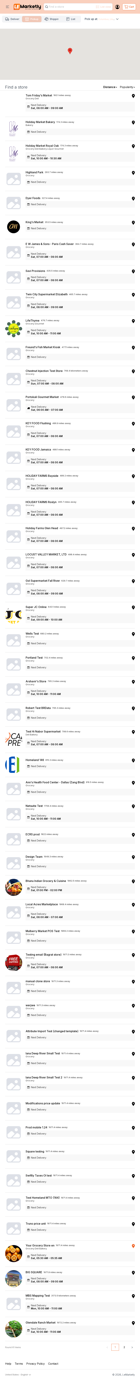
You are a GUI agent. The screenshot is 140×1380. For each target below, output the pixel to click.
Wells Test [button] (32, 633)
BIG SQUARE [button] (34, 1272)
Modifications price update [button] (43, 1103)
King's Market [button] (34, 222)
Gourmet (59, 148)
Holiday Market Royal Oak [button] (42, 145)
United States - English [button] (16, 1374)
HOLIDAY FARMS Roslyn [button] (41, 502)
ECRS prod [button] (33, 834)
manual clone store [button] (38, 981)
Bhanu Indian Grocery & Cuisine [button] (46, 881)
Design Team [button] (34, 856)
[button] (70, 51)
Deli (37, 98)
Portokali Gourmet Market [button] (42, 397)
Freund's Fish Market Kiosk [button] (43, 347)
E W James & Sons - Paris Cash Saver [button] (50, 244)
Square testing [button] (35, 1151)
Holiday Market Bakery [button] (40, 122)
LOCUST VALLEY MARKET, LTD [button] (46, 554)
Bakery (29, 125)
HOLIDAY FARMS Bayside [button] (42, 475)
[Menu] (7, 6)
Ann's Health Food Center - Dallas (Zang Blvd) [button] (55, 782)
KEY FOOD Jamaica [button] (38, 449)
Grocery (30, 98)
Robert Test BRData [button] (38, 708)
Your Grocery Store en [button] (40, 1245)
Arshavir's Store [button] (36, 681)
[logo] (27, 7)
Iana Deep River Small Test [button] (43, 1053)
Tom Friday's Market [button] (39, 95)
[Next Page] (132, 1347)
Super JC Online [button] (36, 607)
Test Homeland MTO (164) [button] (43, 1197)
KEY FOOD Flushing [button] (38, 423)
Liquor (50, 148)
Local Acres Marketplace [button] (42, 904)
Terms (19, 1363)
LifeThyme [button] (32, 320)
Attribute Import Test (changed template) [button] (52, 1031)
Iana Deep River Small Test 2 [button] (44, 1077)
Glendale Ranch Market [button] (40, 1322)
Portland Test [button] (34, 657)
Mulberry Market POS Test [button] (43, 931)
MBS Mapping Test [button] (38, 1295)
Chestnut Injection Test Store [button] (44, 370)
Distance (109, 87)
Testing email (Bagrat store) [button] (43, 954)
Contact (53, 1363)
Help (8, 1363)
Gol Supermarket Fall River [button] (43, 580)
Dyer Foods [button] (33, 198)
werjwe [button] (30, 1005)
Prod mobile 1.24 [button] (36, 1127)
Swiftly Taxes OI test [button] (39, 1175)
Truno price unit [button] (36, 1223)
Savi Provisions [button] (35, 271)
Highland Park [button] (34, 172)
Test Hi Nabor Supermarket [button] (43, 731)
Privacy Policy (35, 1363)
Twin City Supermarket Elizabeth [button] (47, 294)
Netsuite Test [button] (34, 805)
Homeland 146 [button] (35, 760)
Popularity (126, 87)
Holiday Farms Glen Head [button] (42, 528)
